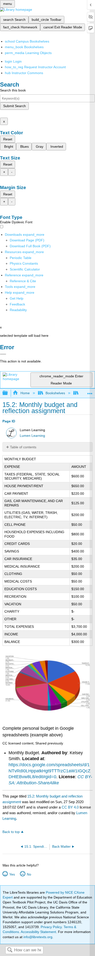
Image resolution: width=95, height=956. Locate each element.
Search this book (13, 90)
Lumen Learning (32, 436)
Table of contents (23, 447)
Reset (7, 139)
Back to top (11, 832)
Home (24, 393)
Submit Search (14, 106)
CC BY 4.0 (70, 807)
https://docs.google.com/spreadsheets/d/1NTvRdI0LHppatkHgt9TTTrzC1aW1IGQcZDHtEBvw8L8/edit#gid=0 (49, 770)
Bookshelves (55, 393)
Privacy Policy (51, 927)
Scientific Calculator (25, 269)
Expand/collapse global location (90, 392)
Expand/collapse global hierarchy (8, 393)
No (29, 874)
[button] (17, 304)
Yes (12, 874)
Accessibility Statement (38, 932)
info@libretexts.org (37, 937)
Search (9, 950)
